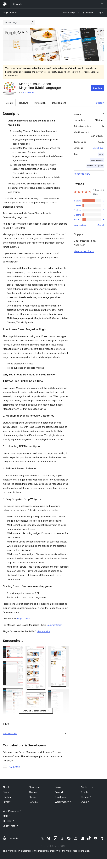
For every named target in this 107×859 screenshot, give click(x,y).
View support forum (84, 251)
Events (84, 792)
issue (101, 154)
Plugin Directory (10, 12)
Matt (7, 816)
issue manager (97, 160)
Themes (33, 792)
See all (101, 225)
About (6, 787)
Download (97, 88)
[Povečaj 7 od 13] (42, 696)
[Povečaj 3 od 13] (19, 691)
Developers (60, 797)
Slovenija (13, 838)
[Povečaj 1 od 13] (19, 649)
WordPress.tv (63, 801)
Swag (85, 801)
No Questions (10, 733)
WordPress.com (12, 811)
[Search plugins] (32, 22)
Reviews (23, 102)
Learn (58, 787)
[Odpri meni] (102, 4)
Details (9, 102)
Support (100, 102)
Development (59, 102)
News (6, 792)
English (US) (98, 148)
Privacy (6, 801)
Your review (80, 225)
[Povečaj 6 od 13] (42, 649)
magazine (99, 166)
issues (90, 166)
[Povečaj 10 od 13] (65, 693)
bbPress (8, 821)
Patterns (33, 801)
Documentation (54, 625)
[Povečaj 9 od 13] (65, 649)
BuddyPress (10, 825)
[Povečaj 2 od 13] (19, 664)
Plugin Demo (23, 618)
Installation (40, 102)
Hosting (7, 797)
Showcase (34, 787)
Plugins (32, 797)
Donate (86, 797)
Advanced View (82, 173)
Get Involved (87, 787)
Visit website (43, 631)
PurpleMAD (28, 92)
